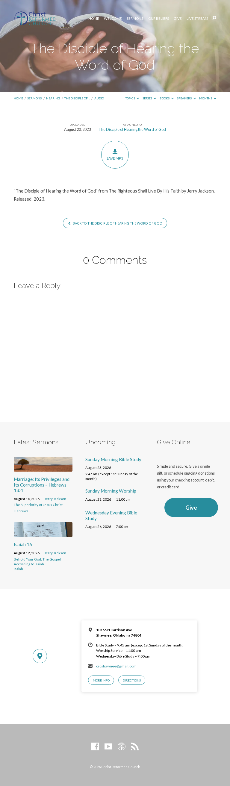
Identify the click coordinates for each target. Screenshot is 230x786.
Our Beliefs (158, 18)
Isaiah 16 (23, 544)
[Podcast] (121, 747)
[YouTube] (108, 747)
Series (148, 98)
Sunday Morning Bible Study (113, 459)
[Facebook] (95, 747)
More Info (101, 680)
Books (165, 98)
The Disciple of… (77, 98)
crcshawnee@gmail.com (116, 666)
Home (93, 18)
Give (178, 18)
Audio (99, 98)
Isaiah (18, 569)
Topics (130, 98)
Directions (132, 680)
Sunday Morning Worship (110, 490)
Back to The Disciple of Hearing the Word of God (117, 223)
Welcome (113, 18)
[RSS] (135, 747)
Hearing (53, 98)
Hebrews (21, 511)
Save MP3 (115, 158)
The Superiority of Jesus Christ (38, 505)
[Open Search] (214, 18)
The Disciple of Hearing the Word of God (132, 129)
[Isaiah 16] (43, 533)
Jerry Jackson (55, 499)
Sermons (135, 18)
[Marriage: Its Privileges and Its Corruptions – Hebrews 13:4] (43, 468)
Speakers (184, 98)
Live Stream (197, 18)
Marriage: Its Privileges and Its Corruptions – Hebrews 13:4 (41, 484)
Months (206, 98)
